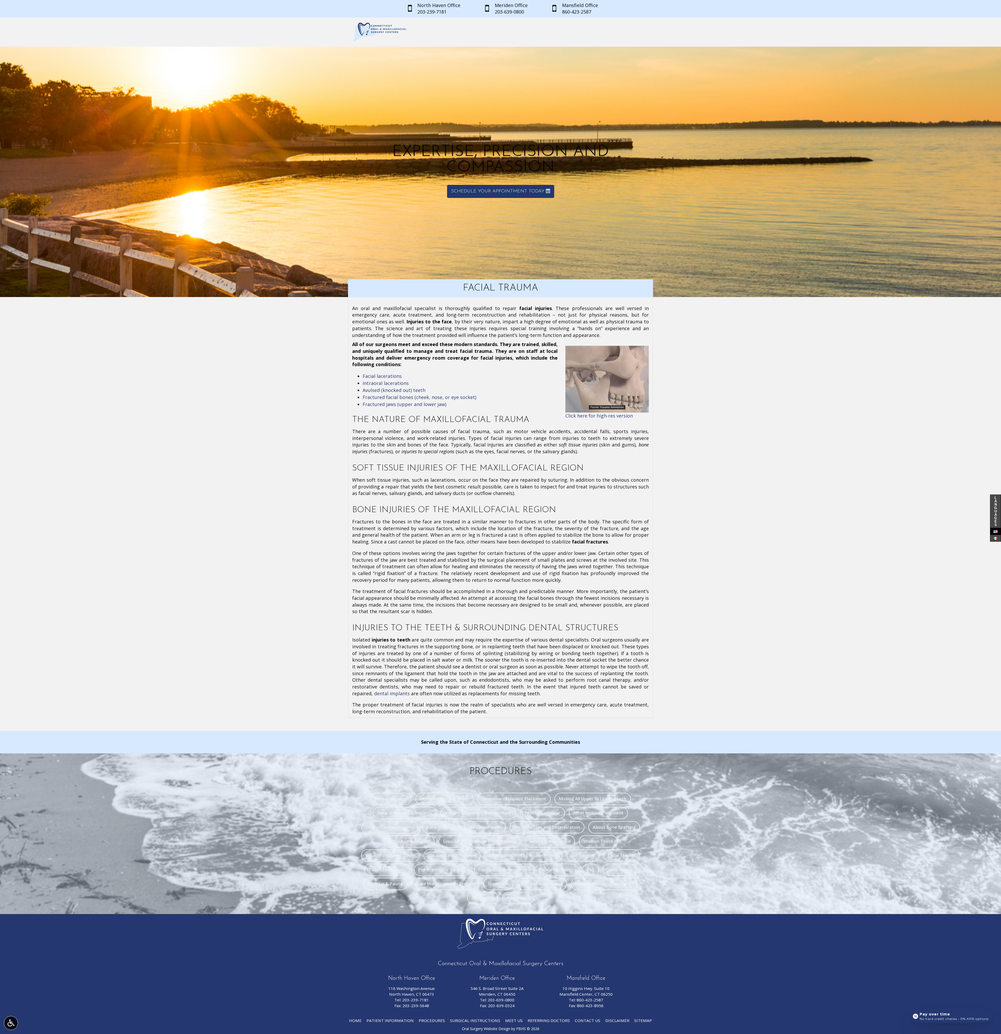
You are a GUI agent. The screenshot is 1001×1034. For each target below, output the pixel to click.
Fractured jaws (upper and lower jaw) (404, 404)
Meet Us (514, 1020)
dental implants (392, 693)
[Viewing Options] (11, 1023)
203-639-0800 (501, 999)
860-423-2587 (590, 999)
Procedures (432, 1020)
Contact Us (587, 1020)
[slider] (607, 408)
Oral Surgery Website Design (486, 1028)
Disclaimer (617, 1020)
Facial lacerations (382, 376)
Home (355, 1020)
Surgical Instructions (475, 1020)
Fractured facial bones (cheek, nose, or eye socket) (419, 397)
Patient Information (390, 1020)
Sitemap (643, 1020)
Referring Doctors (549, 1020)
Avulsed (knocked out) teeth (394, 390)
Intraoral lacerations (386, 383)
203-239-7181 (415, 999)
